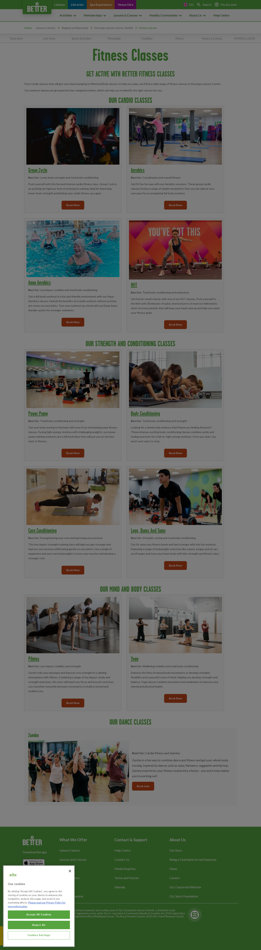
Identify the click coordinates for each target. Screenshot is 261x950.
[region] (39, 906)
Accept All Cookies (38, 914)
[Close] (70, 871)
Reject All (38, 924)
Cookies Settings (39, 935)
